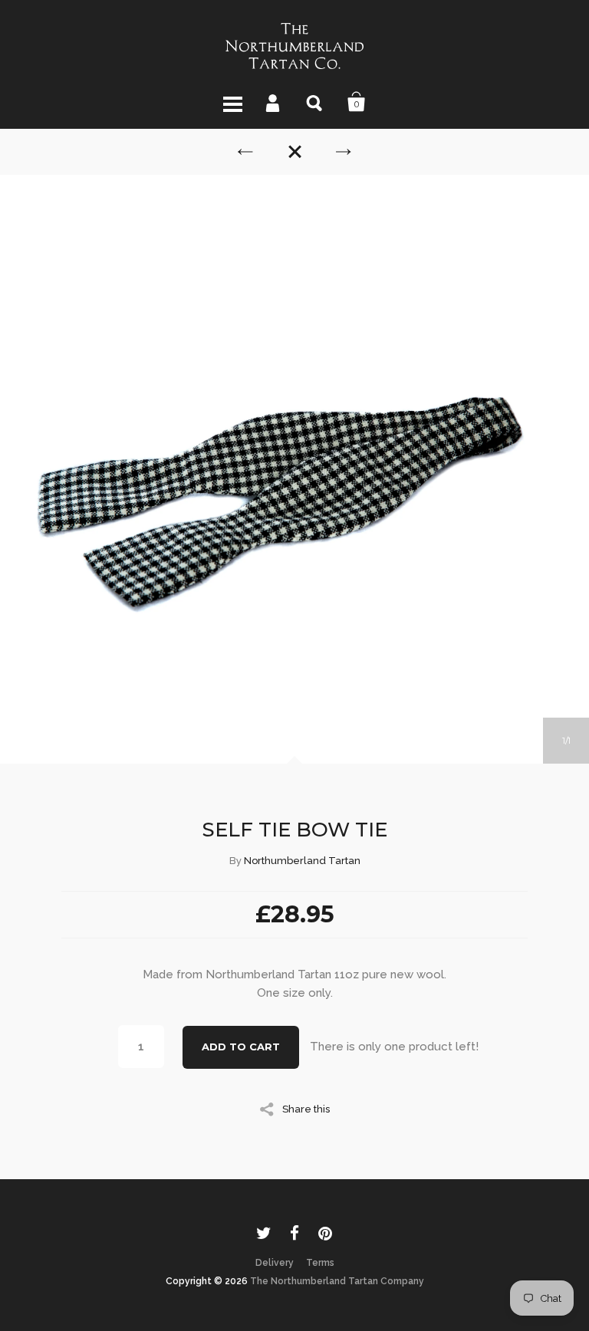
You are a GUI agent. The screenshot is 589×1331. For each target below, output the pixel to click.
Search (315, 102)
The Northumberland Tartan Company (337, 1281)
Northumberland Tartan (302, 860)
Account (274, 102)
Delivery (274, 1262)
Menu (232, 102)
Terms (320, 1262)
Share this (306, 1108)
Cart (356, 102)
